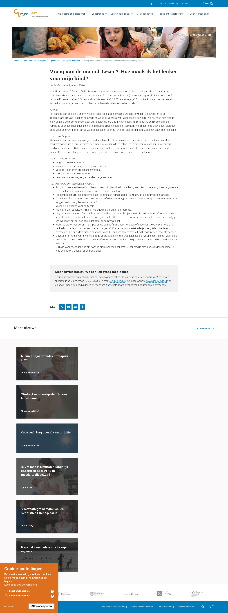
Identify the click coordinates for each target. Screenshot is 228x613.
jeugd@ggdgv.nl (117, 280)
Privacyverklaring (166, 607)
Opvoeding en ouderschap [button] (71, 13)
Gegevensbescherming (142, 607)
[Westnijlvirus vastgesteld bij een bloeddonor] (47, 402)
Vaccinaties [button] (98, 13)
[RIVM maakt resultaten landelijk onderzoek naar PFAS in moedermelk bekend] (47, 476)
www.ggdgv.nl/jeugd (157, 280)
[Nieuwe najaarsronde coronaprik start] (47, 363)
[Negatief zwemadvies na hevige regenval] (47, 555)
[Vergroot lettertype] (213, 605)
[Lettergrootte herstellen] (210, 607)
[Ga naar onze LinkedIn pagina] (150, 3)
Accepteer (9, 606)
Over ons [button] (162, 3)
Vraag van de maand (71, 61)
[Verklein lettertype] (213, 608)
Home (16, 61)
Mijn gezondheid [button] (145, 13)
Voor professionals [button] (200, 13)
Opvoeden (54, 61)
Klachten (184, 3)
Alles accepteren (41, 606)
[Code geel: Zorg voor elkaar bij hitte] (47, 438)
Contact (194, 3)
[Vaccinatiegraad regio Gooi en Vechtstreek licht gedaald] (47, 516)
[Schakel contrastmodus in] (202, 607)
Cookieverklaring (186, 607)
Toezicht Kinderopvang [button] (171, 13)
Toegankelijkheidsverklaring (114, 607)
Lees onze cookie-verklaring (20, 584)
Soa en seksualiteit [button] (120, 13)
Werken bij (173, 3)
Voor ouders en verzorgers (34, 61)
